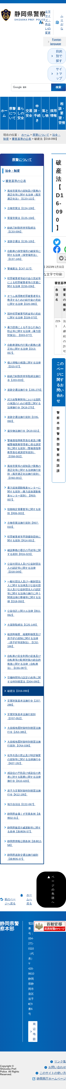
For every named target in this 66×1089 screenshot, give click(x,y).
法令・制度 (12, 170)
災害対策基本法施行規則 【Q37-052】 (21, 716)
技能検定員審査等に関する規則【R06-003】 (24, 511)
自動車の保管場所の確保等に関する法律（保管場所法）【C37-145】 (24, 255)
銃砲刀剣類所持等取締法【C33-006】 (21, 229)
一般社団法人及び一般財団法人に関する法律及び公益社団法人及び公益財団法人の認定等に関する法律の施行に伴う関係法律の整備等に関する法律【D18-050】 (24, 591)
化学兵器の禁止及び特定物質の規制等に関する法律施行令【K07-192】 (24, 759)
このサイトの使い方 (53, 1072)
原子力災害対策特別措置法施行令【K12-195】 (24, 792)
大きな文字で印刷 (49, 274)
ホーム (4, 113)
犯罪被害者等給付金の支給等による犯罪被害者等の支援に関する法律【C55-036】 (24, 282)
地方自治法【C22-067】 (21, 804)
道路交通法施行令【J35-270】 (25, 389)
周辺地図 (34, 1031)
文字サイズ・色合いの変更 (48, 22)
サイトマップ (59, 73)
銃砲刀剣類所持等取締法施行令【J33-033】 (24, 378)
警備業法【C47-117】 (20, 268)
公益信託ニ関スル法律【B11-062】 (24, 612)
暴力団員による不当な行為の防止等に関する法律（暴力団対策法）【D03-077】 (24, 331)
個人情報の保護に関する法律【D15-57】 (24, 364)
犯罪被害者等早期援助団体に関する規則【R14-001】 (24, 538)
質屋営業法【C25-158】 (21, 218)
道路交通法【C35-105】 (21, 241)
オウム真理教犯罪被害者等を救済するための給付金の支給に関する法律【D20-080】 (24, 300)
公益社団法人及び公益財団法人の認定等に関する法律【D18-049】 (24, 567)
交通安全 (29, 113)
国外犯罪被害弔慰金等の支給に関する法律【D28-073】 (24, 315)
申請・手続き (37, 113)
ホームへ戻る (29, 899)
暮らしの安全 (20, 113)
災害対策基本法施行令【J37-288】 (24, 702)
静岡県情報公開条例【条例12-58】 (24, 843)
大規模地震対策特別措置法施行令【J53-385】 (24, 729)
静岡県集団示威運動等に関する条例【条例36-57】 (24, 829)
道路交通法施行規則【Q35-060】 (23, 419)
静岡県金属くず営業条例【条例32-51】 (24, 815)
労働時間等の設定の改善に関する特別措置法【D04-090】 (24, 679)
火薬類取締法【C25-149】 (22, 624)
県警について (12, 113)
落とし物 (45, 113)
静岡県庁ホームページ (51, 1078)
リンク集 (60, 1061)
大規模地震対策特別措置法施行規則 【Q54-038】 (24, 743)
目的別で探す (59, 56)
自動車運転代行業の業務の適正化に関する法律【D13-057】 (24, 348)
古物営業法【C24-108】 (21, 208)
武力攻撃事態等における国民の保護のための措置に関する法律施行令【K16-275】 (24, 403)
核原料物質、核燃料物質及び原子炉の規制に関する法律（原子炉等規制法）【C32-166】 (24, 640)
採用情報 (53, 113)
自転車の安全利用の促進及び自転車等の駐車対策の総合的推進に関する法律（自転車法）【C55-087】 (24, 662)
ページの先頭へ (53, 889)
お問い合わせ (57, 1067)
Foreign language (55, 41)
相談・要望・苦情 (61, 113)
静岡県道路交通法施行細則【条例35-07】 (22, 856)
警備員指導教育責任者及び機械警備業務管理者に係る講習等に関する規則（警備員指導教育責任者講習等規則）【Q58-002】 (24, 448)
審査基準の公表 (21, 138)
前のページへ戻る (10, 901)
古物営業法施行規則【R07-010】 (23, 524)
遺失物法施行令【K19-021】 (23, 430)
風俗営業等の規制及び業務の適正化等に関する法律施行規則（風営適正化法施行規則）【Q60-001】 (24, 471)
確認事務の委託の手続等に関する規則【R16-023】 (24, 552)
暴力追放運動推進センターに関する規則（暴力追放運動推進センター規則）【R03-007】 (24, 493)
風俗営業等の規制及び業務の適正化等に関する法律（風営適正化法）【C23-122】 (24, 194)
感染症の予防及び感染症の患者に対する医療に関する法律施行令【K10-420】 (24, 776)
